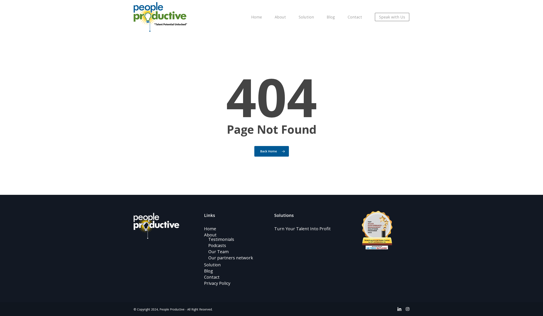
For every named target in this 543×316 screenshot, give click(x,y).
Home (210, 228)
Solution (212, 265)
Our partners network (230, 258)
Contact (212, 277)
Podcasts (217, 245)
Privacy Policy (217, 283)
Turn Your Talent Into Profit (302, 229)
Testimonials (221, 239)
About (210, 235)
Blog (208, 271)
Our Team (218, 251)
